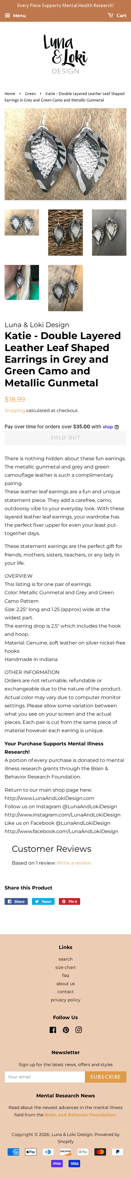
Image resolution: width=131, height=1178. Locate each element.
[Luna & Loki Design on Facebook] (52, 1031)
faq (65, 975)
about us (65, 983)
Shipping (15, 410)
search (65, 959)
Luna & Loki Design (71, 1134)
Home (10, 94)
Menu (19, 15)
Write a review (73, 863)
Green (30, 94)
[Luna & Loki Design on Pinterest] (65, 1031)
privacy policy (65, 999)
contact (65, 991)
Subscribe (105, 1077)
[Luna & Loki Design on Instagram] (78, 1031)
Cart (121, 16)
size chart (65, 967)
